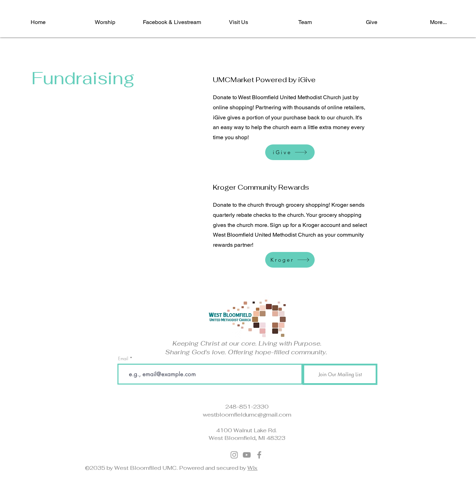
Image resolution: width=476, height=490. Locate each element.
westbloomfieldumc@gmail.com (247, 414)
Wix (252, 468)
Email (123, 358)
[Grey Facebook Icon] (259, 455)
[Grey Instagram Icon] (234, 455)
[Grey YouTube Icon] (247, 455)
